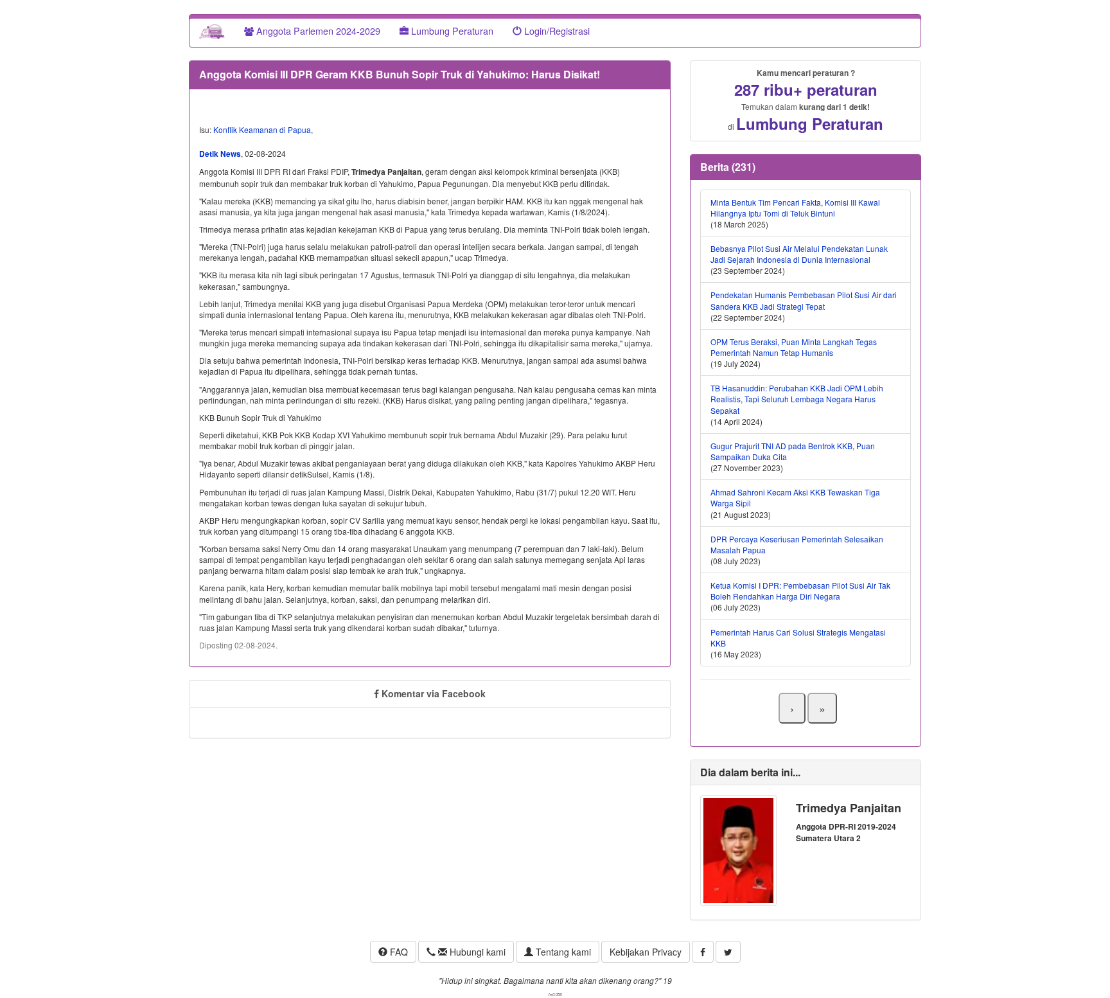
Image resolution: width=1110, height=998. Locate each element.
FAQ (397, 951)
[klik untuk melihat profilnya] (738, 849)
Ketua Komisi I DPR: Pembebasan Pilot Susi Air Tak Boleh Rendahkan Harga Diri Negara (800, 590)
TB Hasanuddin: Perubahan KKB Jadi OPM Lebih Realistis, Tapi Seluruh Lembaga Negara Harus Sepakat (796, 398)
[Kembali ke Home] (211, 31)
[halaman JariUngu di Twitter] (728, 952)
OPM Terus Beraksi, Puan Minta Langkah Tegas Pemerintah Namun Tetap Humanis (793, 347)
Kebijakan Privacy (646, 951)
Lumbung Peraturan (451, 30)
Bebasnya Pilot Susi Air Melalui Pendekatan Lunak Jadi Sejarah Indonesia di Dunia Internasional (799, 254)
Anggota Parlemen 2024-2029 (317, 30)
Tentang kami (562, 951)
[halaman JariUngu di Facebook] (703, 952)
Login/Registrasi (556, 30)
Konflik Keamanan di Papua (262, 129)
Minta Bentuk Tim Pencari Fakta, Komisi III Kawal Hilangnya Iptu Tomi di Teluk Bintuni (795, 207)
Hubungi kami (476, 951)
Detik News (220, 153)
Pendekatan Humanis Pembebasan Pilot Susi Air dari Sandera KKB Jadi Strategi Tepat (803, 300)
